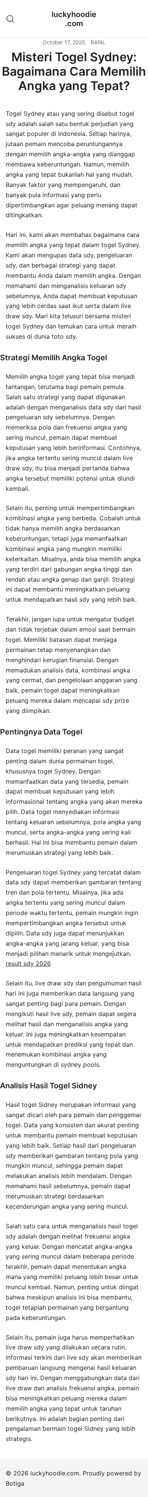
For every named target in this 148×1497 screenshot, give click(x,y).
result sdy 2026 (28, 963)
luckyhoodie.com (74, 19)
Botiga (15, 1483)
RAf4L (98, 42)
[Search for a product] (10, 19)
